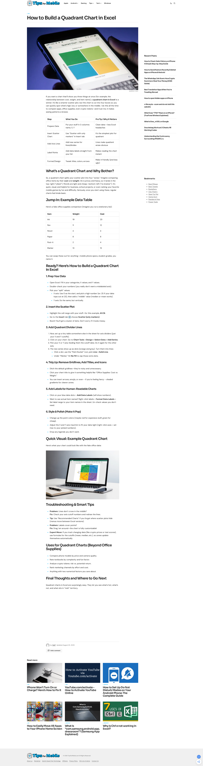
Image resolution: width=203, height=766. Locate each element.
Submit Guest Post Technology (51, 761)
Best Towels (153, 187)
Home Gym (152, 197)
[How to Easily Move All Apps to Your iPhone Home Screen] (44, 711)
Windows (106, 723)
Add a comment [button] (55, 650)
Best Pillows (153, 184)
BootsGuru (152, 189)
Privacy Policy (73, 761)
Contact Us (95, 761)
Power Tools (153, 202)
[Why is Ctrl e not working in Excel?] (120, 711)
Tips (29, 13)
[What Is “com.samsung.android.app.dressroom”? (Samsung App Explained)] (82, 711)
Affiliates (65, 761)
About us (29, 761)
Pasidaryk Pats (154, 199)
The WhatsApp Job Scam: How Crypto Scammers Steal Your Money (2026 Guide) (159, 81)
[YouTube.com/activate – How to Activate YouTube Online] (82, 673)
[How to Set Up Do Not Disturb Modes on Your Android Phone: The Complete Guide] (120, 673)
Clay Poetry (152, 192)
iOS (28, 684)
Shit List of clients (84, 761)
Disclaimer (37, 761)
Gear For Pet (153, 194)
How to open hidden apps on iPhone (158, 98)
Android (106, 684)
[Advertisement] (162, 34)
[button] (171, 3)
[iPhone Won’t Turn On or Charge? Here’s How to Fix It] (44, 673)
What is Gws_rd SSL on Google (156, 121)
